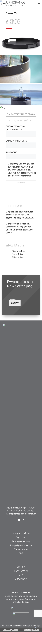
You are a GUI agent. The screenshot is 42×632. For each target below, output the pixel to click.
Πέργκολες (21, 537)
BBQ (21, 553)
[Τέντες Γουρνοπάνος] (13, 3)
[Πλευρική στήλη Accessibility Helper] (3, 3)
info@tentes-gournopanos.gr (22, 514)
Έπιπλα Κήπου (21, 549)
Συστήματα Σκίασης (21, 533)
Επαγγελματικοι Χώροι (21, 545)
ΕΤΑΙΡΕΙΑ (21, 567)
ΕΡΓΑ (21, 575)
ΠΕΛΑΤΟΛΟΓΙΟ (21, 571)
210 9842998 (15, 511)
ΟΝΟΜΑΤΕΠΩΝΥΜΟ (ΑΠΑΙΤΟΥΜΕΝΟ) (15, 128)
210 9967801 (29, 511)
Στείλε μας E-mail (10, 630)
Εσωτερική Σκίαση (21, 541)
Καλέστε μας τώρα (31, 630)
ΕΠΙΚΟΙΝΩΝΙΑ (21, 579)
